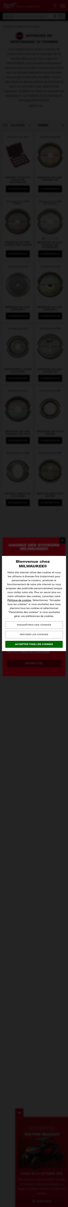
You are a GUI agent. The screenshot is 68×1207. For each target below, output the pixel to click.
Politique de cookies (19, 600)
